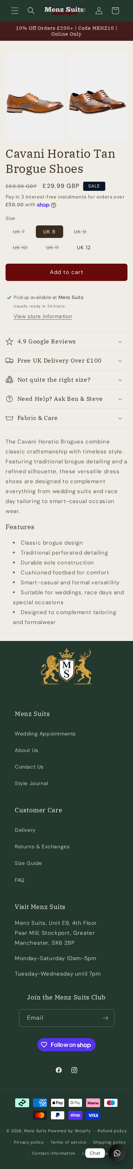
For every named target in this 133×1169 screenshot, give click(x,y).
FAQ (20, 880)
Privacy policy (29, 1142)
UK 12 (84, 247)
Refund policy (112, 1130)
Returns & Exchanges (42, 846)
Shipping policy (109, 1142)
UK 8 (49, 231)
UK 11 (56, 249)
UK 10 (24, 249)
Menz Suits (35, 1130)
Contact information (53, 1153)
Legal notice (95, 1153)
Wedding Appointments (45, 733)
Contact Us (29, 766)
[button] (15, 11)
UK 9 (84, 233)
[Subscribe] (106, 1018)
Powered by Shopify (69, 1130)
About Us (26, 750)
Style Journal (31, 783)
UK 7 (22, 233)
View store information (43, 316)
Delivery (25, 830)
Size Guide (28, 863)
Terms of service (68, 1142)
